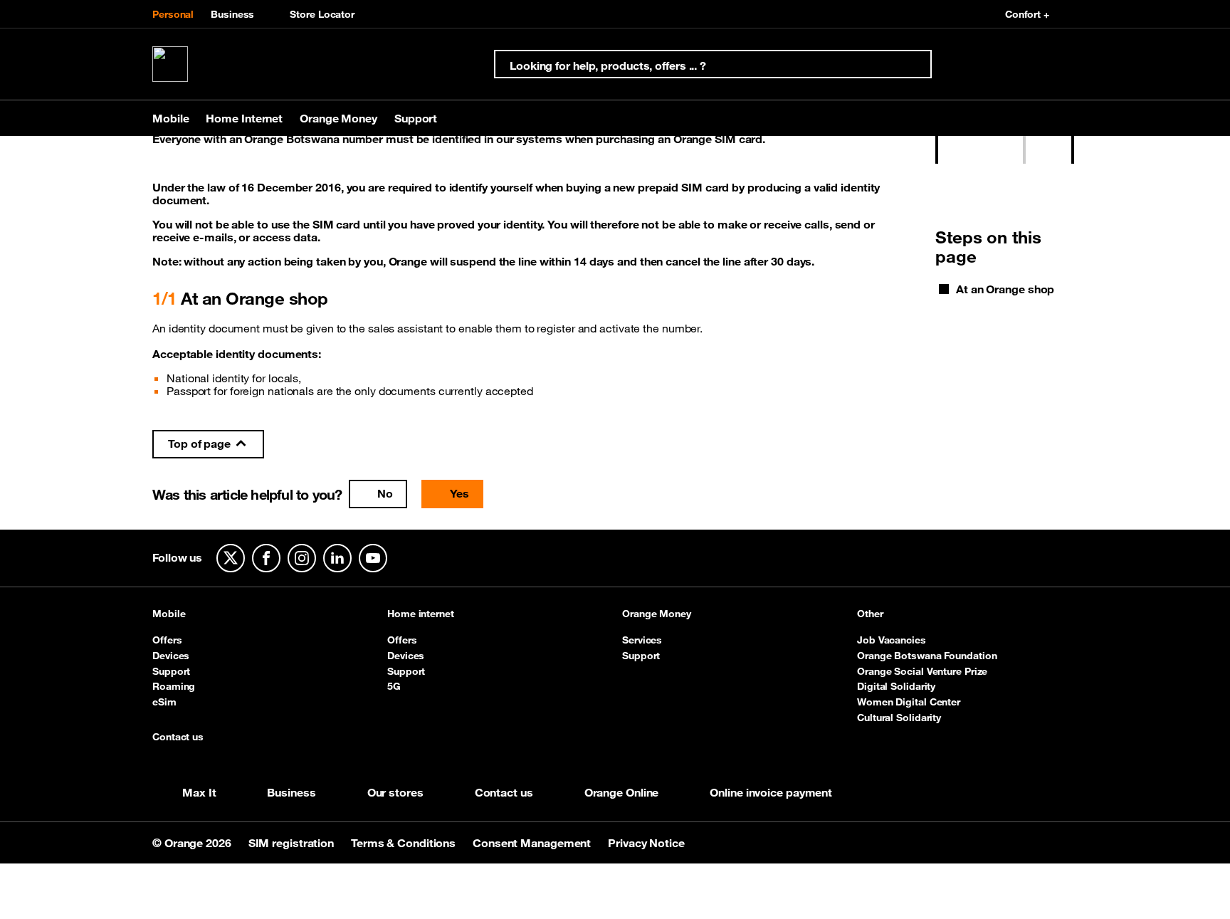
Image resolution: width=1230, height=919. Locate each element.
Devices (170, 655)
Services (642, 640)
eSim (164, 701)
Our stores (395, 792)
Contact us (178, 737)
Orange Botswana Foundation (927, 655)
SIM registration (292, 843)
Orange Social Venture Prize (922, 671)
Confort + (1027, 14)
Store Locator (322, 14)
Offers (167, 640)
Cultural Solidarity (899, 717)
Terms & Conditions (404, 843)
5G (394, 686)
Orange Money (656, 614)
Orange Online (621, 792)
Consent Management (533, 843)
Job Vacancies (891, 640)
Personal (173, 14)
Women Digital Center (908, 701)
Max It (199, 792)
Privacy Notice (646, 843)
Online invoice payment (771, 792)
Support (171, 671)
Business (232, 14)
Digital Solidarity (896, 686)
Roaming (173, 686)
